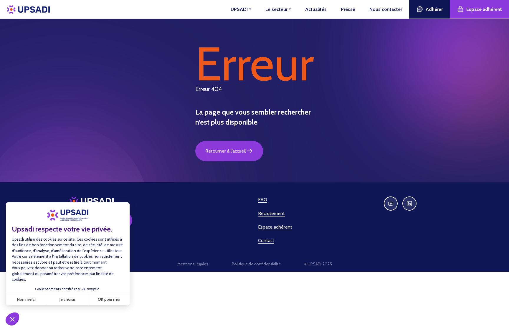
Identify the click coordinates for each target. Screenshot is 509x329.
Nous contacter (385, 9)
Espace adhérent (484, 9)
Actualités (316, 9)
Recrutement (271, 213)
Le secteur (276, 9)
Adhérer (434, 9)
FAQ (262, 199)
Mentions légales (192, 264)
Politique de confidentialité (256, 264)
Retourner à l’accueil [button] (225, 151)
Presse (348, 9)
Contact (266, 240)
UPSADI (239, 9)
